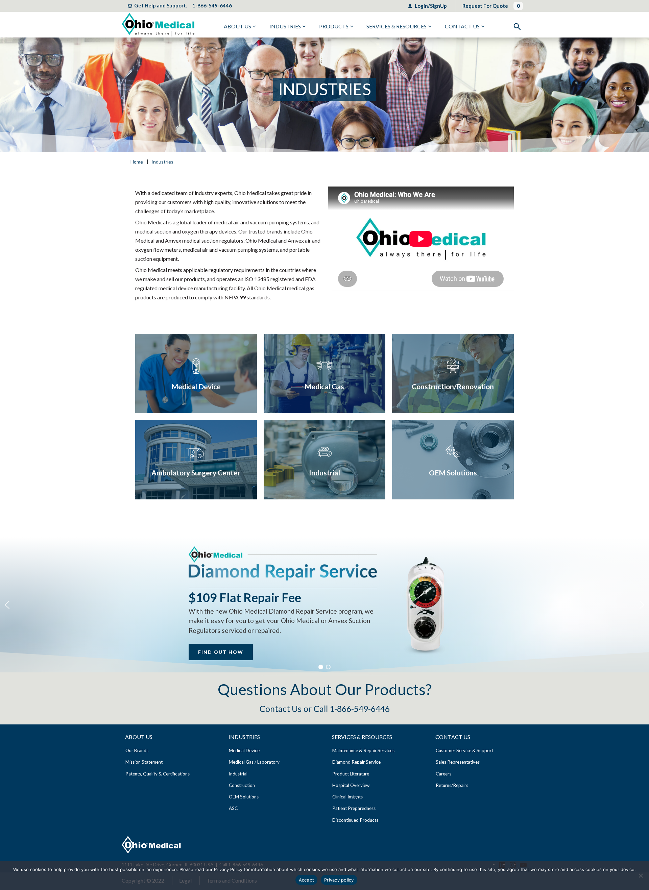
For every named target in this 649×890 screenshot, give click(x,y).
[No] (640, 875)
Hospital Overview (350, 785)
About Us (237, 26)
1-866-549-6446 (212, 5)
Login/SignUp (430, 6)
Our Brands (136, 750)
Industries (285, 26)
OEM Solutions (244, 796)
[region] (324, 604)
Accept (306, 880)
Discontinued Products (355, 820)
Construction (242, 785)
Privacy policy (339, 880)
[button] (7, 604)
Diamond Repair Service (356, 762)
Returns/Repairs (452, 785)
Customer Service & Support (464, 750)
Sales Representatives (458, 762)
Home (136, 161)
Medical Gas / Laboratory (254, 762)
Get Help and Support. (160, 5)
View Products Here (195, 373)
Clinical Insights (347, 796)
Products (333, 26)
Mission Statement (144, 762)
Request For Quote (485, 6)
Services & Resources (396, 26)
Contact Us (462, 26)
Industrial (238, 773)
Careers (443, 773)
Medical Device (244, 750)
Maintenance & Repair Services (363, 750)
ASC (233, 808)
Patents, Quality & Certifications (157, 773)
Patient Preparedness (354, 808)
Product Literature (350, 773)
